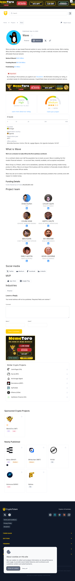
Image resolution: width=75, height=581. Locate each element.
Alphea (30, 484)
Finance (26, 40)
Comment (8, 304)
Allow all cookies (13, 568)
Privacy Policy (8, 523)
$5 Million (17, 67)
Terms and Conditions (10, 520)
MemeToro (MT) (11, 429)
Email (30, 321)
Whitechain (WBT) (34, 460)
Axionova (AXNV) (12, 484)
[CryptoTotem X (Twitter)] (5, 515)
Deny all (24, 568)
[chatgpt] (50, 515)
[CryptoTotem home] (5, 13)
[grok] (69, 515)
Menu (69, 14)
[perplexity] (55, 515)
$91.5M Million (20, 62)
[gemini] (60, 515)
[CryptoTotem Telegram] (10, 515)
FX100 (52, 460)
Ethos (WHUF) (11, 460)
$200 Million (20, 58)
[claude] (64, 515)
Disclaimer (7, 527)
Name (8, 321)
